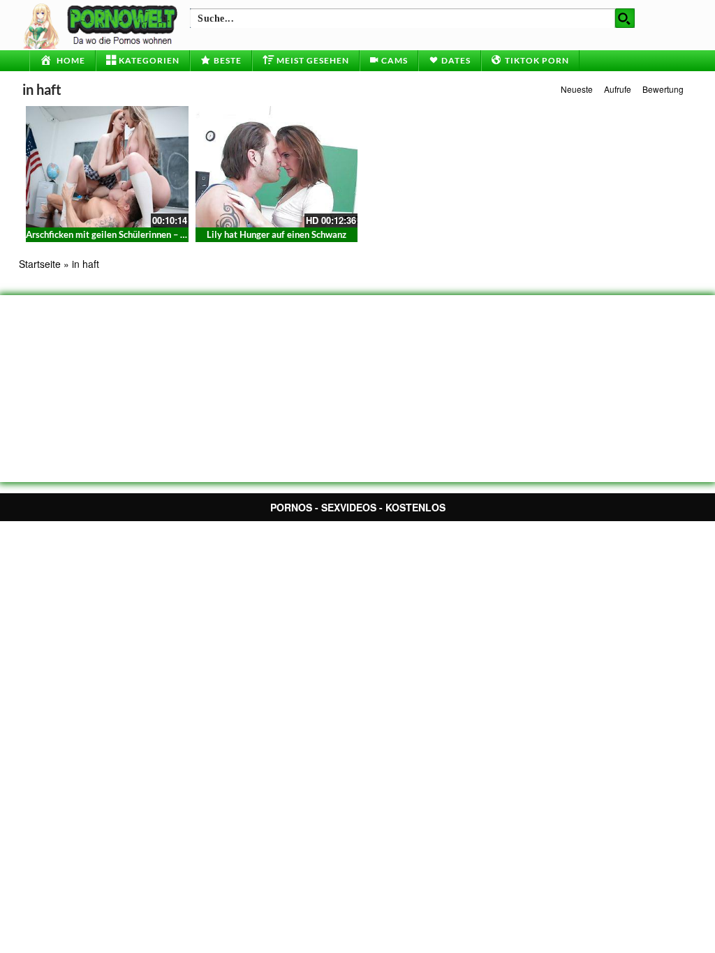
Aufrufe (617, 89)
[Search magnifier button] (625, 18)
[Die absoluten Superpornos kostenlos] (102, 24)
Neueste (577, 89)
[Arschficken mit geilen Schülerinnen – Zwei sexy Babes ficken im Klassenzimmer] (107, 166)
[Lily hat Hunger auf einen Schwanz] (277, 166)
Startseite (40, 264)
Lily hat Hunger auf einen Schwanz (276, 234)
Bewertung (663, 89)
